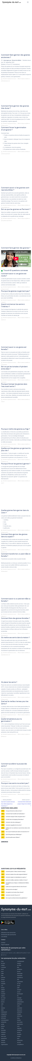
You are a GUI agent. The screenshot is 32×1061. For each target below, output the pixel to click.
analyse (19, 989)
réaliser (3, 1008)
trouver (3, 981)
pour (2, 971)
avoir (2, 969)
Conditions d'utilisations (16, 1058)
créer (2, 973)
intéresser (19, 1000)
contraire (3, 967)
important (19, 975)
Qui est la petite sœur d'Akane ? (13, 837)
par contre (19, 1022)
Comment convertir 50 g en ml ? (13, 895)
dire (18, 979)
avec (18, 1026)
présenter (19, 1012)
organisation (4, 1044)
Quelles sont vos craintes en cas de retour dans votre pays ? (18, 828)
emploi (19, 1020)
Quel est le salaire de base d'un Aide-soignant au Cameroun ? (8, 804)
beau (18, 1018)
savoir (18, 991)
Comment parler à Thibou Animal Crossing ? (16, 871)
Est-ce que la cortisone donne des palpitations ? (16, 898)
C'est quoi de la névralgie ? (12, 889)
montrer (3, 994)
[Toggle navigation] (28, 2)
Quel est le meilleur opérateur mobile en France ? (17, 880)
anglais (19, 963)
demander (19, 973)
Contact (3, 942)
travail (18, 971)
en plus (3, 963)
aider (18, 1006)
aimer (18, 985)
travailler (3, 1030)
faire (2, 961)
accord (19, 1042)
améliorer (19, 1030)
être (18, 967)
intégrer (19, 1014)
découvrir (19, 1010)
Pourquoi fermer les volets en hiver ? (14, 811)
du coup (3, 998)
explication (20, 1024)
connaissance (4, 1020)
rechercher (20, 1040)
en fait (18, 983)
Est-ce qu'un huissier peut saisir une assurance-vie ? (17, 831)
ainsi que (3, 1036)
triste (2, 1028)
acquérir (19, 1034)
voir (2, 985)
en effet (19, 965)
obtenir (3, 989)
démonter (19, 1016)
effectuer (3, 1018)
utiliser (3, 991)
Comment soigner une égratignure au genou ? (16, 877)
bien (2, 975)
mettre (2, 965)
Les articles (4, 936)
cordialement (20, 961)
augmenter (20, 981)
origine (3, 996)
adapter (3, 1040)
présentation (20, 1002)
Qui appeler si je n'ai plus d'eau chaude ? (15, 892)
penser (3, 1026)
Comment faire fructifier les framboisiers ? (15, 813)
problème (19, 969)
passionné (4, 1038)
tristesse (3, 1032)
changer (19, 998)
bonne (2, 1002)
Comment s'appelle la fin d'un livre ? (14, 825)
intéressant (4, 1012)
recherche (3, 1022)
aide (2, 1004)
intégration (4, 1014)
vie (2, 1006)
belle (2, 1010)
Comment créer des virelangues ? (13, 822)
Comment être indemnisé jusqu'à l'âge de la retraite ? (24, 804)
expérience (20, 977)
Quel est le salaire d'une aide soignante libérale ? (17, 874)
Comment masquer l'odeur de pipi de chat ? (15, 816)
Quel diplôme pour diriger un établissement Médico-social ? (17, 883)
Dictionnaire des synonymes (8, 934)
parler (2, 1024)
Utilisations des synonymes (8, 932)
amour (3, 979)
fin (17, 996)
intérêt (18, 1036)
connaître (3, 1016)
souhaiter (19, 1008)
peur (18, 1038)
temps (2, 987)
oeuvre (3, 1000)
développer (20, 994)
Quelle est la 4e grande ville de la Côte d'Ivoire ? (16, 886)
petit (18, 987)
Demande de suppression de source (9, 78)
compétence (20, 1044)
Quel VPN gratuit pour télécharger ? (14, 834)
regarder (19, 1028)
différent (19, 1004)
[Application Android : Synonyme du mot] (8, 922)
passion (3, 1042)
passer (19, 1032)
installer (3, 983)
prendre (3, 977)
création (3, 1034)
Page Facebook (5, 944)
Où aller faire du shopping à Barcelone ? (15, 819)
